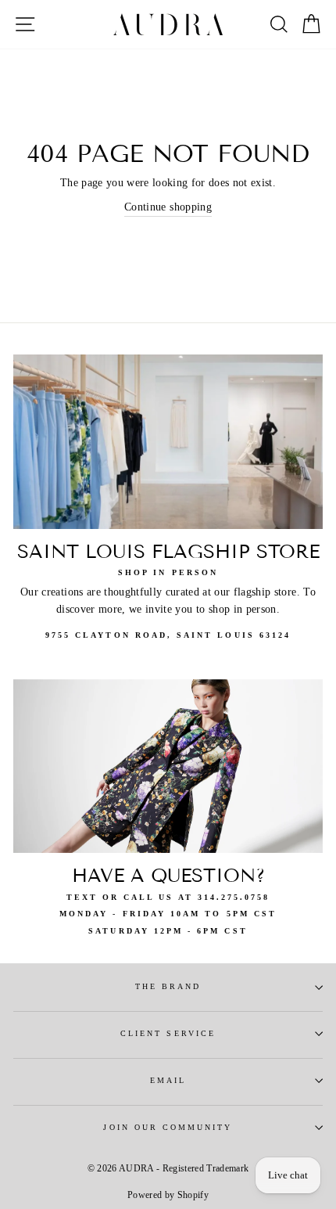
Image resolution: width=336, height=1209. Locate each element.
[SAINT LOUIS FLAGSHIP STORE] (168, 441)
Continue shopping (168, 207)
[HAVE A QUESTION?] (168, 766)
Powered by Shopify (168, 1194)
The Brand (168, 986)
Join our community (167, 1127)
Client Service (168, 1033)
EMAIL (168, 1080)
